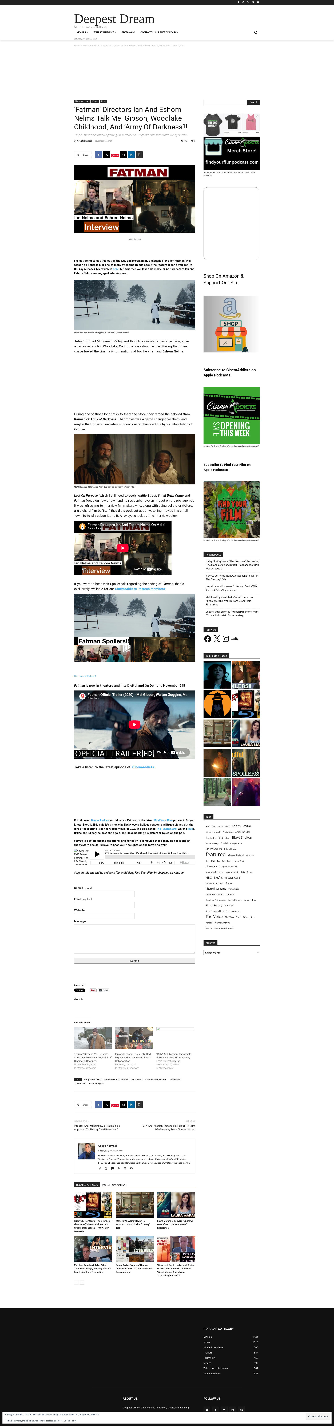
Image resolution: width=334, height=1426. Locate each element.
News (103, 101)
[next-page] (82, 1282)
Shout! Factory (214, 905)
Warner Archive (222, 922)
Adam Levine (242, 826)
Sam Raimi (80, 1083)
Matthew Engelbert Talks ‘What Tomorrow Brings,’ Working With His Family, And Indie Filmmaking (92, 1268)
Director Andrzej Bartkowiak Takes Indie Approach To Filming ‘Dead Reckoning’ (97, 1127)
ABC (214, 826)
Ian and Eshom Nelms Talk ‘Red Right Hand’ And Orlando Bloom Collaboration (133, 1057)
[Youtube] (258, 3)
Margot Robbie (232, 872)
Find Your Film (163, 820)
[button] (256, 32)
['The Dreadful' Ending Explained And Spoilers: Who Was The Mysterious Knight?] (246, 763)
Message (80, 921)
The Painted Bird (166, 828)
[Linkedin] (131, 154)
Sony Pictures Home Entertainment (223, 911)
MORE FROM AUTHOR (114, 1184)
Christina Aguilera (231, 843)
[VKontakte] (241, 1410)
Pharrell (229, 883)
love (190, 828)
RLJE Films (229, 894)
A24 (207, 826)
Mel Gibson (175, 1079)
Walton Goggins (96, 1083)
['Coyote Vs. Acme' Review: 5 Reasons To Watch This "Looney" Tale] (217, 734)
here (116, 269)
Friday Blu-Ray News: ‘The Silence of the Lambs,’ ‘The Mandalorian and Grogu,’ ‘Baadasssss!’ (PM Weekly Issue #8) (232, 565)
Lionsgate (211, 866)
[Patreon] (114, 1169)
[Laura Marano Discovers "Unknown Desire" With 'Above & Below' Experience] (246, 734)
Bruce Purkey (100, 820)
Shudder (229, 905)
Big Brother (224, 837)
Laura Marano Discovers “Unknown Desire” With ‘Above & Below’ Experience (175, 1224)
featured (216, 854)
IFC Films (210, 860)
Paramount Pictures (214, 883)
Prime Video (233, 888)
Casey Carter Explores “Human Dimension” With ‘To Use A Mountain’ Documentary (134, 1268)
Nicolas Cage (232, 877)
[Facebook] (239, 3)
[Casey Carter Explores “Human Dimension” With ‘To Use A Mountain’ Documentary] (135, 1249)
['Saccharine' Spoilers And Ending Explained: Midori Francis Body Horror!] (217, 675)
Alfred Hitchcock (213, 832)
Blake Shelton (242, 837)
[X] (248, 3)
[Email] (123, 154)
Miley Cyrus (247, 872)
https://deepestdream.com (110, 1151)
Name (83, 888)
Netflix (218, 877)
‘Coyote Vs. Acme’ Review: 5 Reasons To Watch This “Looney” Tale (133, 1224)
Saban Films (250, 899)
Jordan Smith (239, 861)
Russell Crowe (235, 899)
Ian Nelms (136, 1079)
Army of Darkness (92, 1079)
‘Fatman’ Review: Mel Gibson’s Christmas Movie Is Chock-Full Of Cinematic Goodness (93, 1057)
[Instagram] (243, 3)
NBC (209, 877)
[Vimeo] (253, 3)
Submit (134, 960)
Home (77, 45)
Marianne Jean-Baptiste (155, 1079)
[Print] (139, 154)
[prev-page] (76, 1282)
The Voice (214, 916)
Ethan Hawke (230, 848)
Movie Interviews (91, 45)
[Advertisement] (167, 73)
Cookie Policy (70, 1420)
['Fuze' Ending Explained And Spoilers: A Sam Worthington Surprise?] (217, 763)
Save (116, 155)
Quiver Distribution (214, 894)
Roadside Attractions (216, 899)
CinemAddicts (143, 767)
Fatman (124, 1079)
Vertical (209, 923)
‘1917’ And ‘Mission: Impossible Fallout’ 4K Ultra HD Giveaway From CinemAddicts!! (173, 1057)
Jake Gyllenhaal (224, 861)
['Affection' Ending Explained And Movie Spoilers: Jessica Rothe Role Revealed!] (246, 675)
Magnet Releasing (228, 866)
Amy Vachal (211, 838)
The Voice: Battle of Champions (240, 917)
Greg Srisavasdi (84, 140)
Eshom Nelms (110, 1079)
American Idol (242, 831)
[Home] (217, 704)
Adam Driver (223, 826)
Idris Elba (250, 855)
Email (83, 899)
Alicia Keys (228, 831)
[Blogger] (207, 1410)
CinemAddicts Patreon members (140, 589)
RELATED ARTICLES (87, 1184)
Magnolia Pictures (214, 872)
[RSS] (120, 1169)
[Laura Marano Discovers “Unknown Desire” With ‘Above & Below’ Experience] (176, 1205)
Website (79, 910)
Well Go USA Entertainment (220, 928)
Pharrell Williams (216, 888)
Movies (95, 101)
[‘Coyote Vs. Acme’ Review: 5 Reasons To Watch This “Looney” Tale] (135, 1205)
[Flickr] (224, 1410)
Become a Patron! (85, 676)
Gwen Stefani (236, 855)
